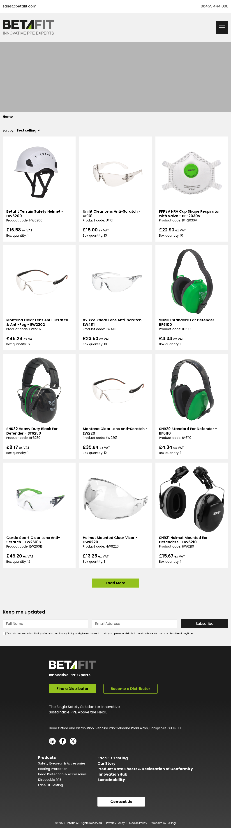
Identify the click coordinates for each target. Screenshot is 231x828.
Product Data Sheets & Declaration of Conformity (145, 769)
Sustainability (111, 779)
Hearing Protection (52, 769)
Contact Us (121, 801)
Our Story (106, 763)
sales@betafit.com (19, 6)
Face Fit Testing (50, 785)
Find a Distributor (73, 688)
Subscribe (204, 623)
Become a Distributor (130, 688)
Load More (115, 583)
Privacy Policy (115, 823)
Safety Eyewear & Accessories (61, 763)
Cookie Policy (138, 823)
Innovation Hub (112, 774)
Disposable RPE (49, 779)
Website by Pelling (163, 823)
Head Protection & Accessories (62, 774)
